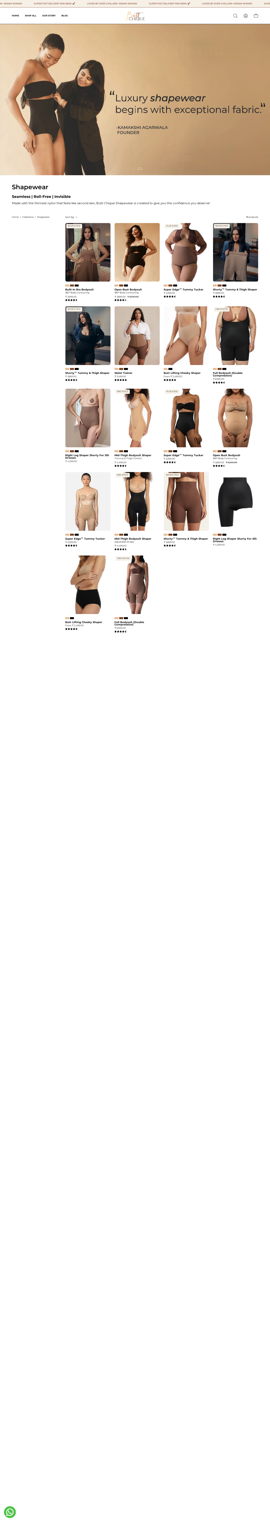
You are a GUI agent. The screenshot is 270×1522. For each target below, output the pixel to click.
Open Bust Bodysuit (128, 289)
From (173, 376)
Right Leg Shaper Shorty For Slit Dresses (87, 456)
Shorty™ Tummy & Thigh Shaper (235, 289)
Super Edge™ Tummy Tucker (183, 289)
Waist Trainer (123, 373)
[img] (71, 300)
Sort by (69, 217)
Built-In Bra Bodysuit (79, 289)
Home (15, 217)
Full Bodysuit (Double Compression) (228, 374)
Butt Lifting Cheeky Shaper (182, 373)
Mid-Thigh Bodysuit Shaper (132, 455)
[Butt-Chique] (135, 15)
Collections (28, 217)
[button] (235, 16)
